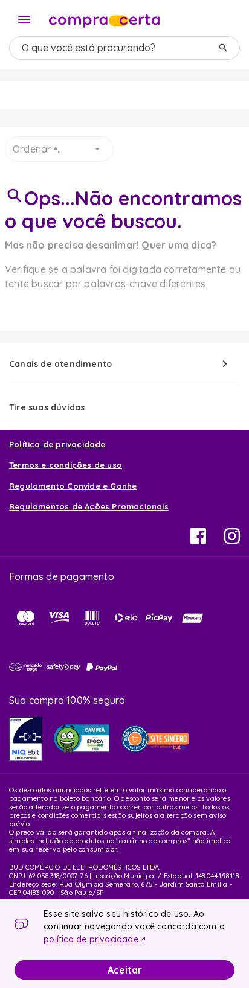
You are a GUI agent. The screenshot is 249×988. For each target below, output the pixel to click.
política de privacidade (92, 939)
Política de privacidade (57, 444)
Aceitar (125, 970)
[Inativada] (25, 739)
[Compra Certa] (104, 18)
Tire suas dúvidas (47, 407)
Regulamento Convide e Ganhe (73, 486)
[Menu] (24, 19)
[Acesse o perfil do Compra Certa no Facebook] (198, 540)
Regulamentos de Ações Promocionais (89, 506)
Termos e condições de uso (65, 465)
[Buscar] (223, 48)
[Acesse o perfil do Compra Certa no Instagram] (232, 540)
